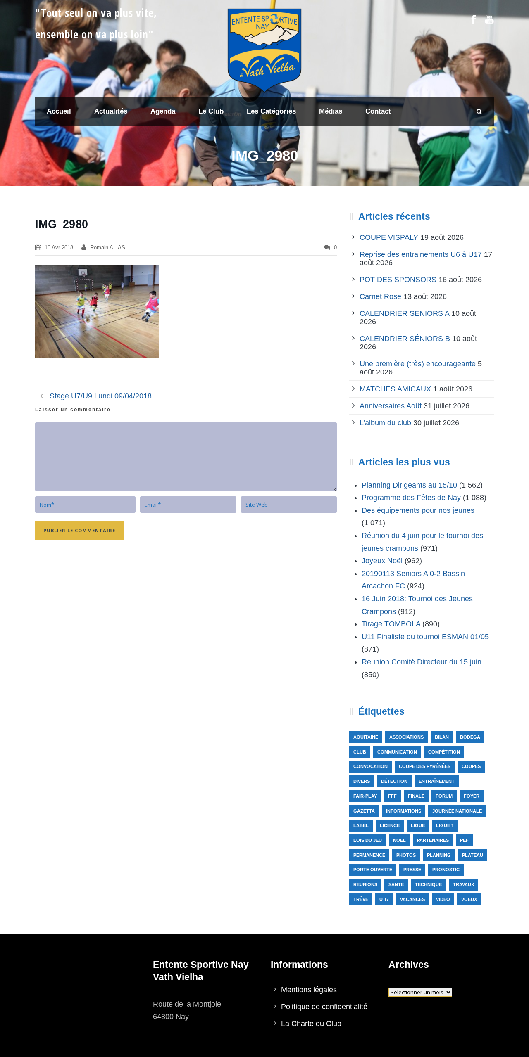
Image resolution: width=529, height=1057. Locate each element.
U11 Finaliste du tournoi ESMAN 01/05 (425, 637)
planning (439, 855)
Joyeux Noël (382, 561)
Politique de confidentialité (324, 1006)
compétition (444, 751)
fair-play (365, 796)
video (443, 899)
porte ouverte (372, 869)
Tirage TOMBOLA (391, 624)
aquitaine (365, 737)
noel (399, 840)
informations (403, 810)
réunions (365, 884)
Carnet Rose (380, 296)
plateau (472, 855)
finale (416, 796)
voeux (469, 899)
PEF (464, 840)
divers (361, 781)
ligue (418, 825)
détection (394, 781)
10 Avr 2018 (59, 247)
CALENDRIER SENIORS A (404, 313)
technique (428, 884)
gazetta (364, 810)
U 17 (384, 899)
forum (444, 796)
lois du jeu (367, 840)
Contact (378, 111)
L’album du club (385, 423)
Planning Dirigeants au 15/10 (409, 485)
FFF (392, 796)
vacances (412, 899)
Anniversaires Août (391, 406)
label (361, 825)
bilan (442, 737)
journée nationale (457, 810)
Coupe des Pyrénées (424, 766)
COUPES (471, 766)
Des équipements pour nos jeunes (418, 510)
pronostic (446, 869)
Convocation (370, 766)
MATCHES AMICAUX (395, 389)
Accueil (59, 111)
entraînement (437, 781)
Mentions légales (309, 990)
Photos (406, 855)
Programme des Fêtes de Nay (411, 497)
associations (406, 737)
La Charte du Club (311, 1023)
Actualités (110, 111)
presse (412, 869)
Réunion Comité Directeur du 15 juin (421, 662)
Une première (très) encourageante (418, 364)
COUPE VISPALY (389, 237)
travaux (463, 884)
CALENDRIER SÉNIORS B (405, 338)
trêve (360, 899)
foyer (471, 796)
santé (396, 884)
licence (390, 825)
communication (397, 751)
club (359, 751)
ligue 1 (445, 825)
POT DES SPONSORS (398, 279)
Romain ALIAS (107, 247)
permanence (369, 855)
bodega (470, 737)
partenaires (433, 840)
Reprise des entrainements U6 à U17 (421, 254)
